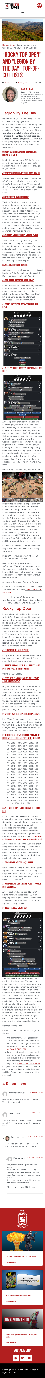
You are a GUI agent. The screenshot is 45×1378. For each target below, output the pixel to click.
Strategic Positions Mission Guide (18, 1295)
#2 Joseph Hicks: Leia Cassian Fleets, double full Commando (21, 885)
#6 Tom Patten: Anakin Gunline (15, 197)
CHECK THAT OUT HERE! (28, 1063)
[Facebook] (16, 1358)
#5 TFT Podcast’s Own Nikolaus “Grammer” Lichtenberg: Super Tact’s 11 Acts (21, 737)
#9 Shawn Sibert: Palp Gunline (15, 650)
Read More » (11, 1262)
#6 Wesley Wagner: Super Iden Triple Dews (20, 714)
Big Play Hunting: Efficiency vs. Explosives (21, 1256)
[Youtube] (29, 1358)
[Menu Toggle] (22, 13)
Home (5, 45)
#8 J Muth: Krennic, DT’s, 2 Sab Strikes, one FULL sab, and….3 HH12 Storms (21, 667)
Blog (12, 45)
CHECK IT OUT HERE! (17, 1049)
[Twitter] (23, 1358)
